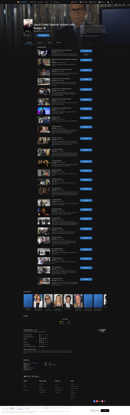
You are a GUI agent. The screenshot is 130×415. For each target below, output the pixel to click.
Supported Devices (75, 386)
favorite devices (94, 35)
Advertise (73, 394)
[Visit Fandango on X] (100, 401)
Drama (28, 363)
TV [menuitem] (51, 2)
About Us (73, 384)
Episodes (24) (29, 42)
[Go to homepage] (22, 2)
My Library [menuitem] (56, 2)
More (53, 134)
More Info (59, 42)
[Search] (112, 2)
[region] (65, 410)
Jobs (72, 398)
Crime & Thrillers (34, 363)
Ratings (49, 42)
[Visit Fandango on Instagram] (102, 401)
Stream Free (26, 390)
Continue (105, 410)
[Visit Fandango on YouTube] (97, 401)
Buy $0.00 (86, 54)
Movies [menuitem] (46, 2)
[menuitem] (92, 2)
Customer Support (74, 388)
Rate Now (69, 323)
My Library (41, 384)
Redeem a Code (42, 392)
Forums (72, 390)
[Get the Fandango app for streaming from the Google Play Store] (35, 376)
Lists (56, 384)
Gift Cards (57, 392)
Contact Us (73, 392)
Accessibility (73, 396)
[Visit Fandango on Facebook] (94, 401)
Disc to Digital (58, 388)
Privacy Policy (46, 407)
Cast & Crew (40, 42)
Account (41, 386)
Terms (27, 407)
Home (25, 384)
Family (56, 386)
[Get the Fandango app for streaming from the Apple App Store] (27, 376)
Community (61, 323)
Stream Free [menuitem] (33, 2)
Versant (12, 407)
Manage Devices (42, 390)
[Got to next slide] (106, 302)
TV (24, 388)
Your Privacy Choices (95, 410)
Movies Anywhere (58, 390)
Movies (25, 386)
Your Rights (20, 409)
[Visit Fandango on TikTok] (105, 401)
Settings (41, 388)
